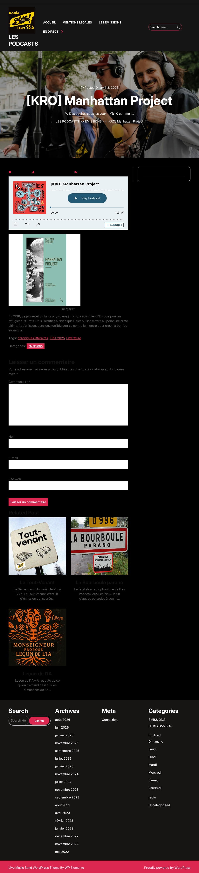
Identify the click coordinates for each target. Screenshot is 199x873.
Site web (15, 479)
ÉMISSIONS (93, 121)
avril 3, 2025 (21, 171)
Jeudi (152, 749)
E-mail (13, 458)
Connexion (110, 720)
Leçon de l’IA (37, 674)
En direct (154, 735)
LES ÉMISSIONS (110, 22)
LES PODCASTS (23, 40)
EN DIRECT (50, 31)
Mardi (152, 765)
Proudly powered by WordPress (167, 868)
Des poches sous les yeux (54, 171)
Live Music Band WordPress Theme (34, 868)
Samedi (153, 780)
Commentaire (20, 382)
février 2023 (64, 821)
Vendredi (154, 788)
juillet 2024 (63, 782)
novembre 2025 (66, 743)
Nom (12, 437)
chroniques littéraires (33, 338)
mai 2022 (62, 852)
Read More (35, 546)
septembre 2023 (67, 797)
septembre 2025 (67, 751)
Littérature (73, 338)
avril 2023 (62, 813)
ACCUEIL (49, 22)
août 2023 (62, 805)
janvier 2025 (64, 766)
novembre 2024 (67, 774)
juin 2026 (62, 727)
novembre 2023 (67, 789)
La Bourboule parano (99, 582)
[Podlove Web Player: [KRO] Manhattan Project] (68, 203)
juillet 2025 (63, 758)
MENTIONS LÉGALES (77, 22)
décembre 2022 (67, 836)
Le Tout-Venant (37, 582)
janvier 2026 (64, 735)
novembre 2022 (67, 844)
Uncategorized (159, 805)
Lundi (152, 757)
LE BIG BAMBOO (160, 726)
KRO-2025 (57, 338)
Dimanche (155, 741)
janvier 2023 (64, 828)
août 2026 (62, 720)
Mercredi (154, 772)
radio (152, 797)
